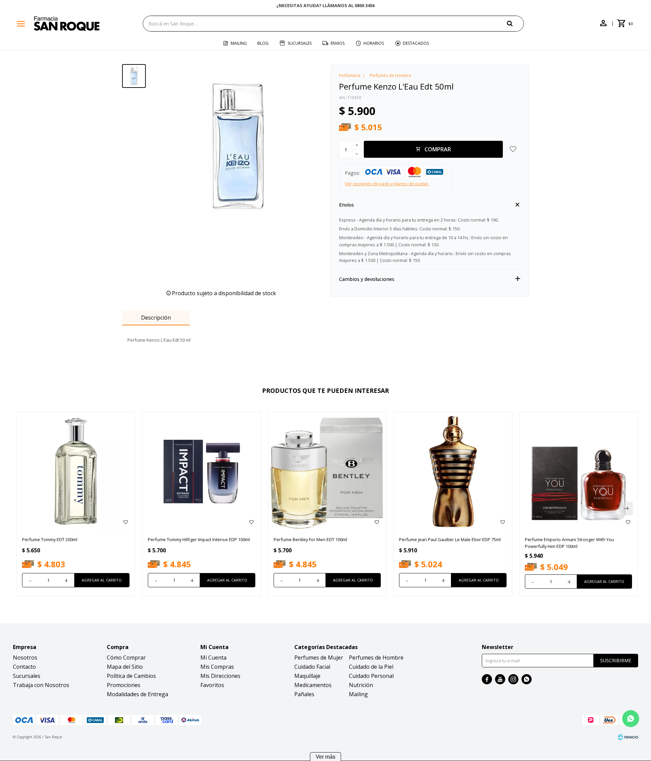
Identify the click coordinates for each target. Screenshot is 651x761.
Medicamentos (313, 685)
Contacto (24, 666)
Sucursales (300, 43)
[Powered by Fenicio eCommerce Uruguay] (628, 737)
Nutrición (361, 685)
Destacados (416, 43)
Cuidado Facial (312, 666)
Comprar (438, 149)
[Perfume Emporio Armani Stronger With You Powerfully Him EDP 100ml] (578, 471)
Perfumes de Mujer (318, 657)
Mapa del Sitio (125, 666)
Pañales (304, 694)
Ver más (325, 757)
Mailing (239, 43)
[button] (515, 23)
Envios (337, 43)
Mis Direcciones (220, 676)
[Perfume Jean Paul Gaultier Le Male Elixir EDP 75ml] (453, 471)
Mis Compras (217, 666)
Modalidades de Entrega (137, 694)
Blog (263, 43)
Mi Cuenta (213, 657)
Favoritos (212, 685)
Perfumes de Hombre (376, 657)
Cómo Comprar (126, 657)
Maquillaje (307, 676)
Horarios (373, 43)
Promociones (123, 685)
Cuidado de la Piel (371, 666)
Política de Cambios (131, 676)
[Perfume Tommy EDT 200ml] (76, 471)
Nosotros (25, 657)
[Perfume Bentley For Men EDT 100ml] (327, 471)
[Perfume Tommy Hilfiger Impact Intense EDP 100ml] (201, 471)
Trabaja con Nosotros (41, 685)
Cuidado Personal (371, 676)
